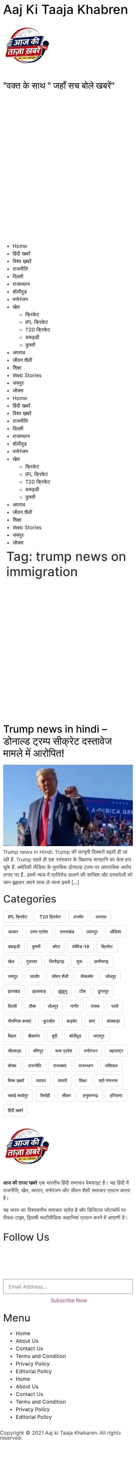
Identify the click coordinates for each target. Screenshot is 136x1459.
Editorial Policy (34, 1371)
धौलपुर (53, 1006)
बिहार (12, 1035)
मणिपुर (38, 1050)
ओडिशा (115, 931)
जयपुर (18, 383)
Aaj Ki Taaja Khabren (65, 9)
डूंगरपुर (103, 991)
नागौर (74, 1006)
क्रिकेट (32, 314)
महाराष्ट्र (116, 1050)
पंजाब (95, 1006)
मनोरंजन (20, 299)
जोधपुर (110, 976)
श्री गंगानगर (108, 1080)
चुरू (79, 961)
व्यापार (41, 1080)
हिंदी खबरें (21, 253)
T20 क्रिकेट (37, 329)
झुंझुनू (62, 991)
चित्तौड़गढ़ (56, 961)
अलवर (13, 931)
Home (20, 246)
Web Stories (27, 375)
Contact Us (29, 1348)
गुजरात (31, 961)
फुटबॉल (49, 1021)
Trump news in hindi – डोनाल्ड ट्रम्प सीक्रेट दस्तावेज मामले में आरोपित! (57, 741)
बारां (92, 1021)
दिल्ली (18, 276)
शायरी (62, 1080)
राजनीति (20, 269)
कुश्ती (30, 345)
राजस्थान (21, 284)
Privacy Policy (33, 1363)
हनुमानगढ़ (90, 1095)
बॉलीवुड (20, 291)
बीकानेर (34, 1035)
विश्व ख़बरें (22, 261)
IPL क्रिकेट (36, 322)
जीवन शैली (22, 360)
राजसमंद (59, 1065)
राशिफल (111, 1065)
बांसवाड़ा (113, 1021)
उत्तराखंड (67, 931)
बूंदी (54, 1035)
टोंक (82, 991)
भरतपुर (98, 1035)
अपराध (19, 352)
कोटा (56, 946)
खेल (16, 307)
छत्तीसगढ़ (101, 961)
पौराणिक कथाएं (19, 1021)
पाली (114, 1006)
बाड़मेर (72, 1021)
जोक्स (18, 390)
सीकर (66, 1095)
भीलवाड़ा (14, 1050)
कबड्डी (32, 337)
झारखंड (14, 991)
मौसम (12, 1065)
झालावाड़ (39, 991)
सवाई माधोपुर (18, 1095)
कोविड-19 (80, 946)
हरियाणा (116, 1095)
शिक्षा (17, 367)
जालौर (35, 976)
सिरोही (45, 1095)
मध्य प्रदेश (63, 1050)
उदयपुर (92, 931)
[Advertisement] (68, 171)
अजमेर (78, 916)
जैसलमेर (86, 976)
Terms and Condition (41, 1356)
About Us (27, 1341)
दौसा (32, 1006)
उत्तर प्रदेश (39, 931)
